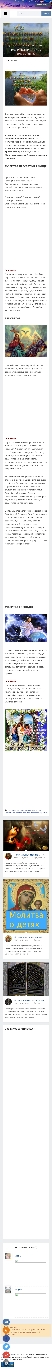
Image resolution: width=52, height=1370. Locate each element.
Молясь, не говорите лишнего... (30, 1000)
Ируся (18, 1289)
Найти (46, 13)
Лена (18, 1255)
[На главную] (15, 5)
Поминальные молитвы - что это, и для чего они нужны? (30, 854)
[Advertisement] (26, 240)
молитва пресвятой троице (35, 812)
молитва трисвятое (13, 812)
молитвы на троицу (17, 810)
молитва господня (34, 810)
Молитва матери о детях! (28, 937)
